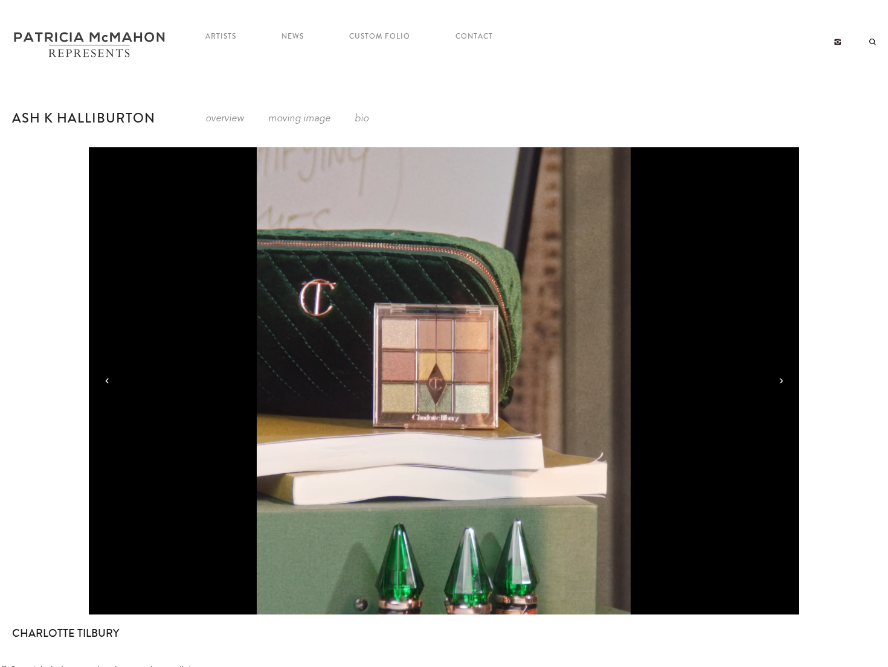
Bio (361, 119)
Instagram (837, 42)
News (293, 36)
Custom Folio (379, 36)
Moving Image (299, 119)
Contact (474, 36)
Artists (220, 36)
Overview (224, 119)
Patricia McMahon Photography (90, 45)
